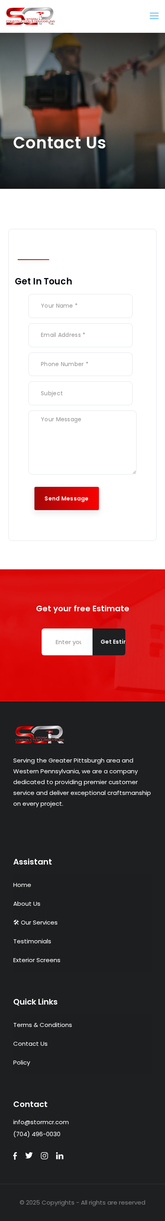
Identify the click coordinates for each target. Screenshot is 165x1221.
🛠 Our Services (35, 922)
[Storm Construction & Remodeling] (82, 16)
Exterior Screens (36, 960)
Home (22, 885)
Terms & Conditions (42, 1025)
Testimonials (32, 941)
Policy (21, 1062)
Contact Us (30, 1043)
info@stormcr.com (41, 1122)
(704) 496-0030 (36, 1134)
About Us (26, 903)
